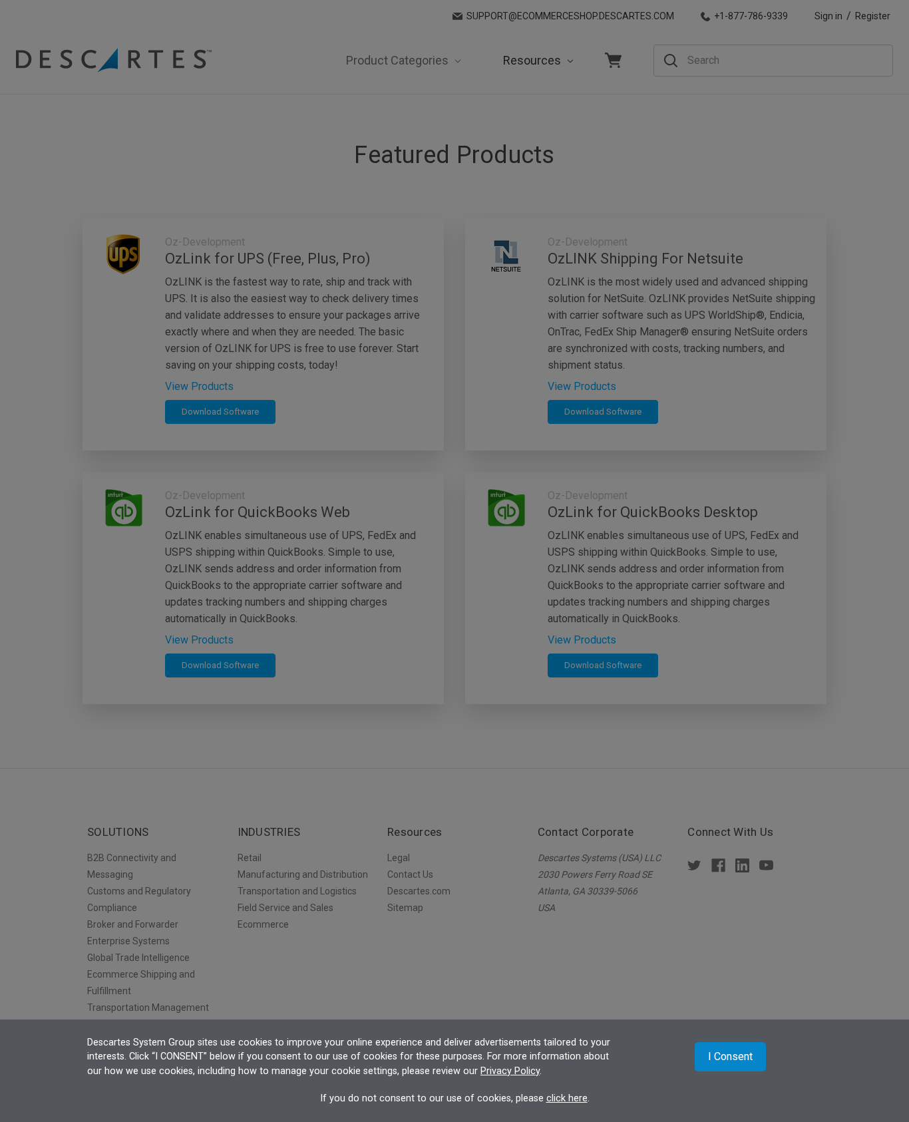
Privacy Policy (510, 1071)
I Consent (730, 1056)
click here (567, 1098)
